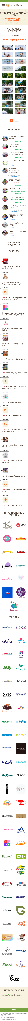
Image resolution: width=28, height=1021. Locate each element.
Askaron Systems (12, 1019)
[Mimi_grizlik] (20, 789)
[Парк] (7, 525)
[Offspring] (20, 667)
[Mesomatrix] (7, 924)
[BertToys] (20, 735)
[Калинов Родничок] (20, 640)
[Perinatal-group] (20, 964)
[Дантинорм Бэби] (7, 829)
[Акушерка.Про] (7, 579)
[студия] (7, 937)
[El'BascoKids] (20, 856)
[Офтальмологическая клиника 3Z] (7, 816)
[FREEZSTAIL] (7, 883)
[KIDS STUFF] (20, 708)
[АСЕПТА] (20, 829)
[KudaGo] (20, 525)
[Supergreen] (7, 951)
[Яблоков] (7, 910)
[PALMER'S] (7, 708)
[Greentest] (20, 910)
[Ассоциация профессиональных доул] (20, 565)
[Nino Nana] (20, 924)
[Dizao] (20, 775)
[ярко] (7, 843)
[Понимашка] (7, 552)
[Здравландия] (7, 667)
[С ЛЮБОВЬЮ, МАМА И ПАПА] (20, 579)
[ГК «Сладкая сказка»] (7, 748)
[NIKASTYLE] (20, 883)
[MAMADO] (7, 538)
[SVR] (7, 694)
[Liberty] (7, 565)
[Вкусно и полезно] (20, 870)
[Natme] (7, 775)
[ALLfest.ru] (20, 552)
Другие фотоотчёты (13, 35)
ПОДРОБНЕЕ (12, 219)
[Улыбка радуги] (7, 654)
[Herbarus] (7, 856)
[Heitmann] (20, 951)
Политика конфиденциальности (8, 1017)
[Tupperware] (7, 897)
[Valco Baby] (7, 627)
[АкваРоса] (20, 762)
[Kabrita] (7, 640)
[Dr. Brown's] (20, 721)
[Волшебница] (20, 816)
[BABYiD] (20, 802)
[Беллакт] (7, 762)
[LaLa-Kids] (7, 681)
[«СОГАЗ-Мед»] (20, 897)
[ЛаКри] (7, 870)
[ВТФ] (20, 654)
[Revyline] (7, 735)
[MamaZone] (20, 592)
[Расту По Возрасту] (7, 802)
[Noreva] (20, 681)
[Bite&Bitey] (14, 978)
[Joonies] (20, 627)
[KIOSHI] (7, 964)
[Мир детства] (20, 843)
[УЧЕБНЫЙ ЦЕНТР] (7, 592)
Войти (14, 1)
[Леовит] (7, 721)
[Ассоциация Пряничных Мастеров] (20, 748)
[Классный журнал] (20, 538)
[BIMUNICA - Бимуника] (20, 694)
